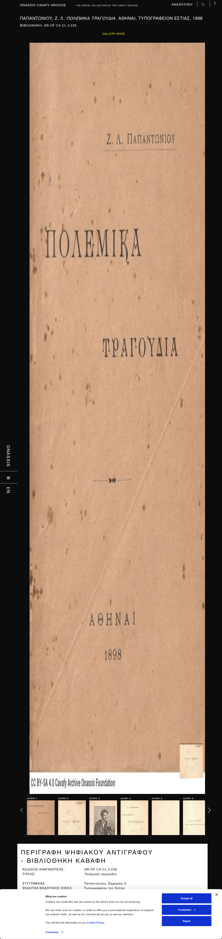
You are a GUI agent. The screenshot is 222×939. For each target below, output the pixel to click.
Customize (52, 932)
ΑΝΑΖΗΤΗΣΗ (183, 4)
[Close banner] (216, 894)
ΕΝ (8, 490)
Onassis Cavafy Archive (43, 4)
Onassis (8, 456)
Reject (186, 921)
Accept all (187, 898)
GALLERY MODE (114, 33)
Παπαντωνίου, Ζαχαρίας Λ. (105, 883)
